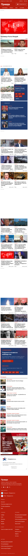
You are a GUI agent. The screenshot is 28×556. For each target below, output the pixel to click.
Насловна (4, 7)
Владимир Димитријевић (21, 514)
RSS (2, 508)
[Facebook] (1, 487)
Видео (2, 521)
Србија (11, 7)
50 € (17, 96)
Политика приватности (6, 504)
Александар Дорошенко (21, 519)
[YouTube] (3, 487)
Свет (16, 7)
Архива (2, 523)
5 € (16, 93)
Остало (17, 536)
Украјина (17, 529)
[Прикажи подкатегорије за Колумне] (25, 8)
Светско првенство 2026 (7, 529)
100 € (20, 96)
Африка (17, 533)
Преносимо (17, 523)
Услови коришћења (5, 506)
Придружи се (23, 4)
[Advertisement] (14, 14)
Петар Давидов (18, 517)
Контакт (3, 501)
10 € (19, 93)
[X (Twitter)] (5, 487)
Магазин (3, 519)
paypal (17, 98)
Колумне (22, 7)
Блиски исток (18, 531)
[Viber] (9, 487)
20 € (23, 93)
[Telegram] (7, 487)
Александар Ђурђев (20, 521)
